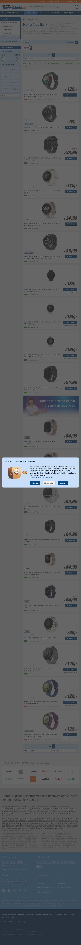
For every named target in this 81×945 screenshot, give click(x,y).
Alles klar (35, 483)
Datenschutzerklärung (37, 477)
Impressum (49, 477)
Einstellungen (49, 483)
